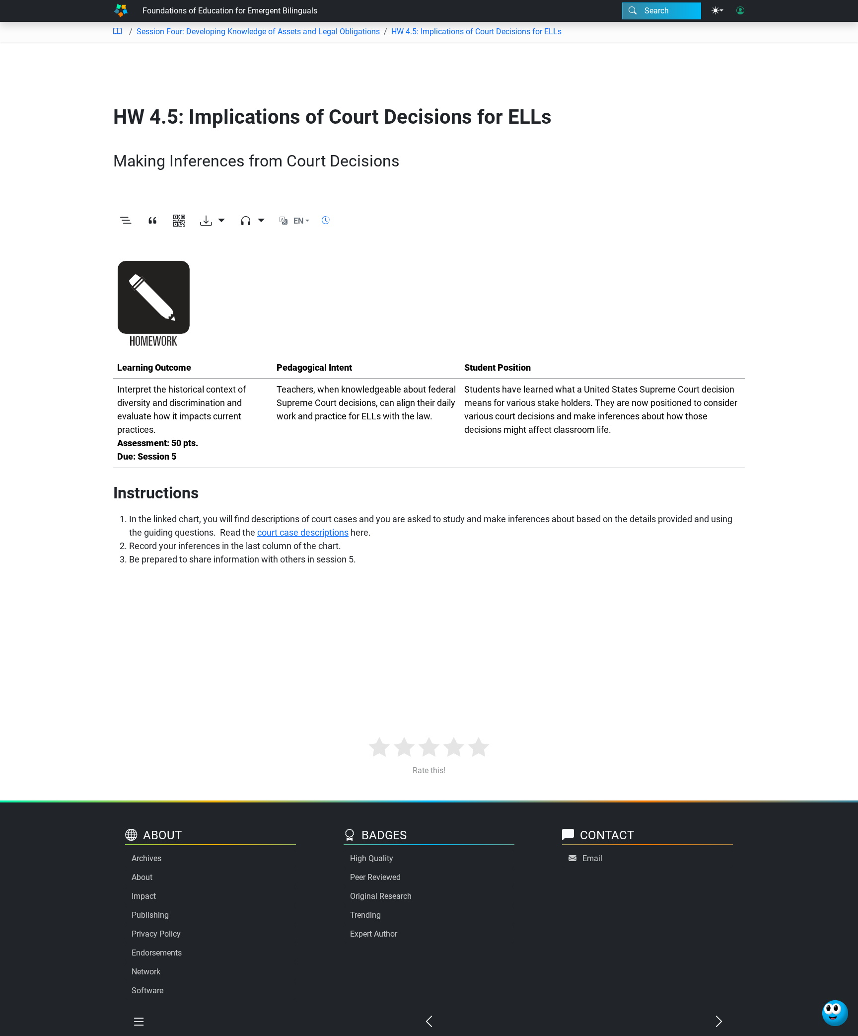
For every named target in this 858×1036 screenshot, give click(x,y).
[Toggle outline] (125, 221)
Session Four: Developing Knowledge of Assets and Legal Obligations (258, 31)
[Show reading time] (326, 220)
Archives (146, 858)
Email (592, 858)
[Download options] (212, 221)
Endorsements (157, 952)
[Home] (120, 11)
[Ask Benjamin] (835, 1013)
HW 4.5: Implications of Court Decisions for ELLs (476, 31)
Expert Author (373, 934)
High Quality (371, 858)
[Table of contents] (117, 32)
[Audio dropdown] (252, 221)
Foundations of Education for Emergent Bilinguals (230, 10)
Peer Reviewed (375, 877)
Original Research (381, 896)
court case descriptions (303, 532)
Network (146, 971)
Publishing (150, 915)
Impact (144, 896)
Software (147, 990)
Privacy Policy (156, 934)
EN (298, 221)
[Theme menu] (717, 10)
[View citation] (152, 221)
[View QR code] (179, 221)
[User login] (740, 10)
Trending (365, 915)
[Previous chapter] (429, 1022)
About (142, 877)
